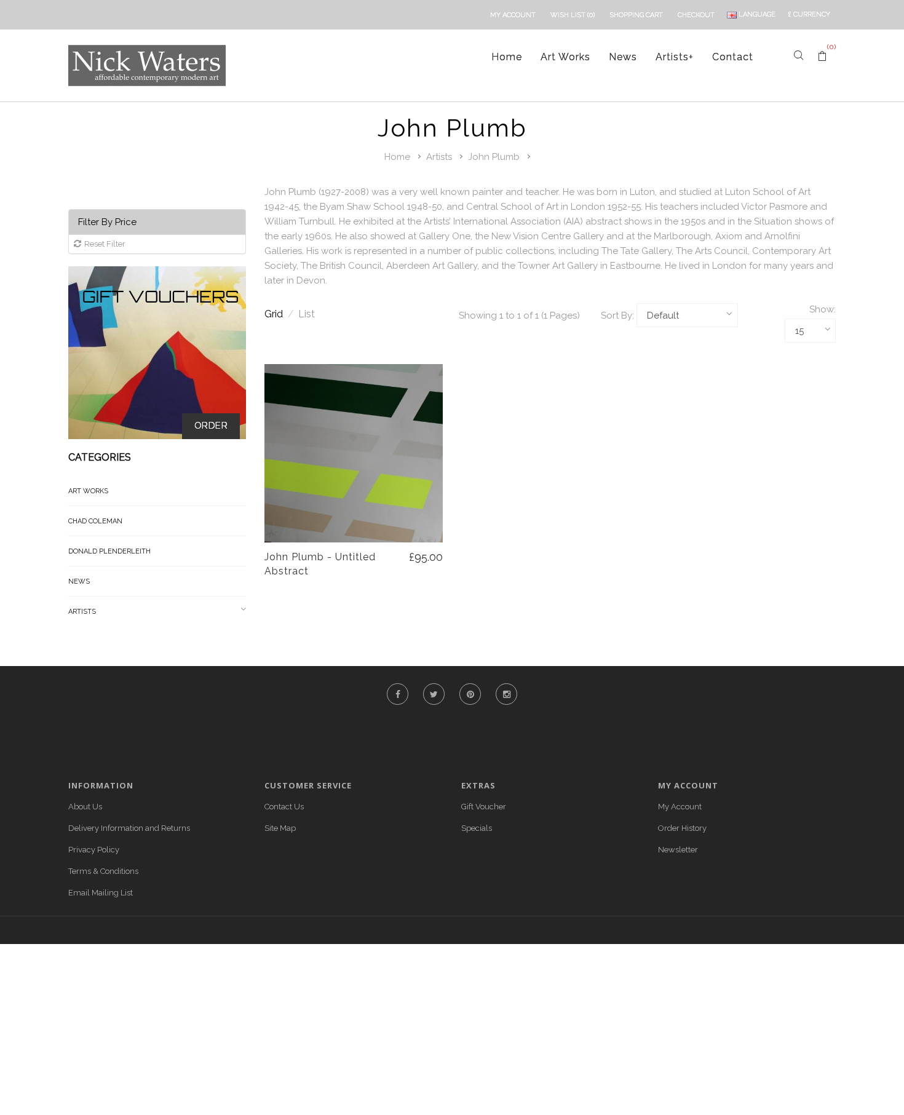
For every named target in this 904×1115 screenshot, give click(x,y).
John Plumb (494, 156)
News (623, 57)
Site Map (280, 828)
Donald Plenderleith (109, 551)
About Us (85, 806)
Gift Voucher (483, 806)
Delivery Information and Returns (129, 828)
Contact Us (284, 806)
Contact (732, 57)
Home (506, 57)
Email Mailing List (100, 892)
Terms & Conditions (103, 871)
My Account (680, 806)
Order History (682, 828)
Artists (675, 57)
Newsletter (678, 849)
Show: (822, 309)
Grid (279, 314)
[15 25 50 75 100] (810, 331)
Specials (476, 828)
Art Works (565, 57)
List (306, 314)
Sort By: (617, 315)
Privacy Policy (93, 849)
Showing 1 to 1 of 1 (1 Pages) (519, 315)
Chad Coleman (95, 521)
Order (211, 425)
